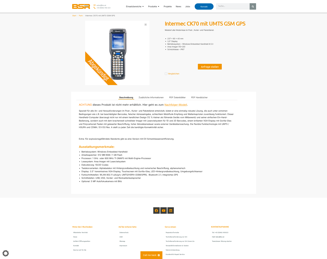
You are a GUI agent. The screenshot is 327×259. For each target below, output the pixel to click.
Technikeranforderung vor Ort (176, 237)
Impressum (123, 245)
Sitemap (122, 241)
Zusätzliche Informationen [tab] (151, 97)
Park (81, 16)
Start (74, 16)
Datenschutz (123, 232)
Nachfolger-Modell (175, 104)
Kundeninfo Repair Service (175, 254)
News (75, 237)
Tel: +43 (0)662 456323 (220, 232)
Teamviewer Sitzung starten (222, 241)
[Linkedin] (170, 210)
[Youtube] (163, 210)
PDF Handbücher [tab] (199, 97)
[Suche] (253, 6)
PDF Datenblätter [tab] (177, 97)
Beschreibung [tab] (126, 97)
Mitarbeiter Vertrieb (80, 232)
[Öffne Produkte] (159, 6)
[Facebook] (156, 210)
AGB (121, 237)
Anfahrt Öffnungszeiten (81, 241)
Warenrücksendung (172, 250)
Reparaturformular (172, 232)
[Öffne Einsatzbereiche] (143, 6)
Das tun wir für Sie (79, 250)
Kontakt (76, 245)
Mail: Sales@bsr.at (218, 237)
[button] (146, 25)
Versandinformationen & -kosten (177, 245)
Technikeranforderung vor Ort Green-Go (180, 241)
